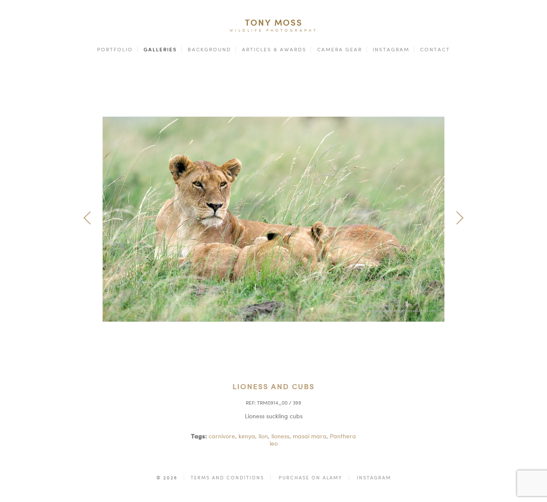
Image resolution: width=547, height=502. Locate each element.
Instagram (391, 49)
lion (263, 436)
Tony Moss (274, 22)
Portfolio (115, 49)
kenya (246, 436)
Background (209, 49)
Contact (435, 49)
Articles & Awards (274, 49)
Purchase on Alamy (310, 478)
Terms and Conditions (227, 478)
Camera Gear (339, 49)
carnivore (222, 436)
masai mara (309, 436)
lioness (280, 436)
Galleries (160, 49)
